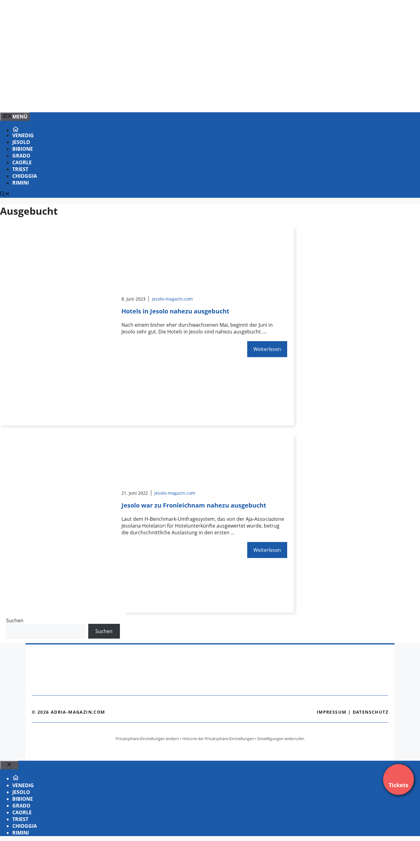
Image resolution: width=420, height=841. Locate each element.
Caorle (22, 162)
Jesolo (21, 142)
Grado (21, 155)
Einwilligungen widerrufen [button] (280, 738)
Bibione (22, 148)
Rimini (20, 182)
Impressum (332, 712)
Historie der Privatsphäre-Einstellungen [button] (218, 738)
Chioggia (24, 176)
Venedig (23, 135)
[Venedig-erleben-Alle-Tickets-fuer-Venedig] (124, 101)
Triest (20, 169)
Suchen (14, 620)
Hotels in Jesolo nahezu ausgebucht (175, 311)
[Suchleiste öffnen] (5, 194)
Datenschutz (370, 712)
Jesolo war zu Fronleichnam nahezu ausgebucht (193, 505)
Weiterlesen (267, 349)
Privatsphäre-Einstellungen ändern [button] (147, 738)
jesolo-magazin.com (172, 299)
